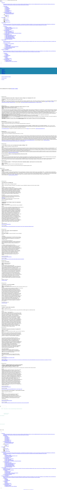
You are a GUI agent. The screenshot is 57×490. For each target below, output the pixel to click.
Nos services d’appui (6, 461)
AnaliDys (46, 101)
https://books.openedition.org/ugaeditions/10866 (8, 357)
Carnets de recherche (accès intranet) (10, 473)
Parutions (1, 418)
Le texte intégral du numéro (5, 128)
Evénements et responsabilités (7, 441)
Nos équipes (5, 454)
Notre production (4, 467)
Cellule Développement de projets (9, 465)
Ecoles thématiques (7, 480)
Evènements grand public (8, 484)
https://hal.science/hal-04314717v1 (40, 128)
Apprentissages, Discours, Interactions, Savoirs (11, 455)
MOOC (6, 481)
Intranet (1, 426)
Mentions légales (2, 421)
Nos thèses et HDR (7, 472)
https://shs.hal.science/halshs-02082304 (7, 400)
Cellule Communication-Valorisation (10, 464)
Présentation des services (8, 462)
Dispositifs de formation (8, 483)
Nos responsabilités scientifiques (7, 474)
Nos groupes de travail (8, 457)
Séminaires (6, 479)
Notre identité (5, 435)
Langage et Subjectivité (8, 459)
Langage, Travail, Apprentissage (9, 458)
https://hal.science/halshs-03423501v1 (7, 256)
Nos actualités (3, 446)
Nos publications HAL (8, 471)
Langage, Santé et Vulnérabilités (9, 460)
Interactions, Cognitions (14, 88)
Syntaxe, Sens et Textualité (8, 456)
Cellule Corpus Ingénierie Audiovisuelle (10, 463)
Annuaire (1, 417)
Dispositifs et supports (8, 485)
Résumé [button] (3, 147)
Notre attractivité (7, 439)
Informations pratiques (3, 420)
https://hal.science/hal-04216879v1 (6, 224)
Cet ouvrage (3, 197)
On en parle (1, 419)
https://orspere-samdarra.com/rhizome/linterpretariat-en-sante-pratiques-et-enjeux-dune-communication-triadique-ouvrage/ (18, 226)
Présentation (3, 69)
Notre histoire (7, 437)
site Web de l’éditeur (4, 280)
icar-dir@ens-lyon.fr (6, 413)
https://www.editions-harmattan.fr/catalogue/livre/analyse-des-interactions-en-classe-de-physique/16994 (15, 402)
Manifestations (4, 71)
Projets (2, 72)
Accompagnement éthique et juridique (10, 466)
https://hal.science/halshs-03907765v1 (30, 140)
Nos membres (7, 438)
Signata (28, 128)
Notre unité (3, 433)
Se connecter (1, 425)
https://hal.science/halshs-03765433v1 (14, 152)
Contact (1, 422)
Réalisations (3, 73)
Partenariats (3, 70)
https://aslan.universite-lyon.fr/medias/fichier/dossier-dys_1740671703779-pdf (31, 102)
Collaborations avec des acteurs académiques (11, 486)
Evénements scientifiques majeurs (9, 442)
